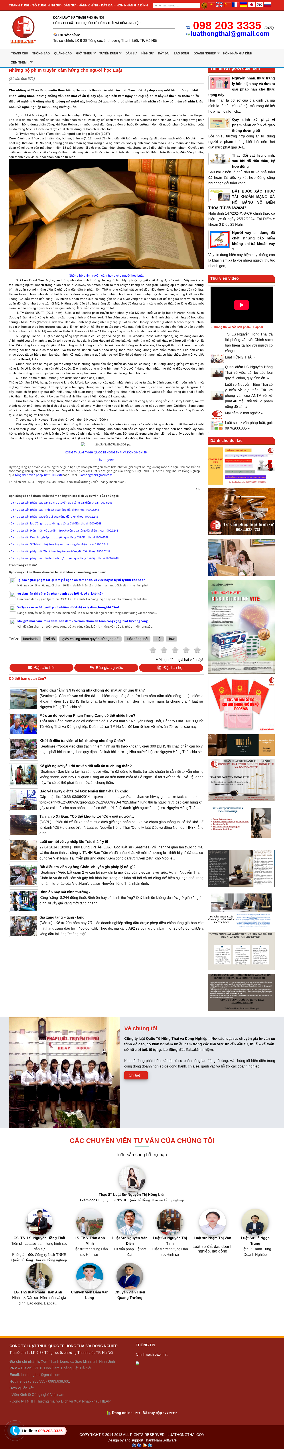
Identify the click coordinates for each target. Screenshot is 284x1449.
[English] (219, 6)
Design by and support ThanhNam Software (142, 1440)
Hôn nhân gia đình (237, 53)
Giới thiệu (84, 53)
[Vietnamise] (211, 6)
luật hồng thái (137, 639)
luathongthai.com (186, 1435)
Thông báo (41, 53)
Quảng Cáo (63, 53)
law (171, 639)
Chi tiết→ (136, 1075)
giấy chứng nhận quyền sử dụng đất (90, 639)
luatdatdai (31, 639)
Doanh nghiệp (205, 53)
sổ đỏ (50, 639)
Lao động (181, 53)
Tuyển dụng (108, 53)
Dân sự (131, 53)
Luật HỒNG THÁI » (240, 357)
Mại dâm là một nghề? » (244, 413)
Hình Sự (147, 53)
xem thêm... (20, 62)
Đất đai (164, 53)
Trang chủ (19, 53)
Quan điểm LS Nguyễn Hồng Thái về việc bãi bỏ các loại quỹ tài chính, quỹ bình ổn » (249, 372)
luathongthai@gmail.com (230, 33)
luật (158, 639)
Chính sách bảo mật (151, 1354)
